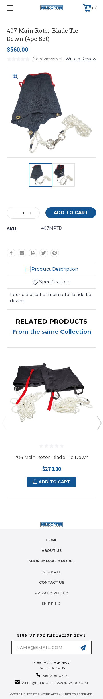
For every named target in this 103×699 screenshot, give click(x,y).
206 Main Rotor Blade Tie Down (51, 457)
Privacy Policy (51, 593)
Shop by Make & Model (51, 561)
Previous (4, 423)
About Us (52, 550)
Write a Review (81, 59)
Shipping (51, 603)
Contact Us (51, 582)
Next (99, 423)
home (51, 540)
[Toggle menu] (16, 8)
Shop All (51, 572)
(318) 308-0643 (55, 675)
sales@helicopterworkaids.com (54, 683)
